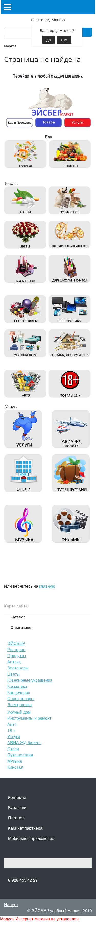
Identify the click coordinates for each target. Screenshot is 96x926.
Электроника (19, 704)
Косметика (17, 686)
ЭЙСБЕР (16, 643)
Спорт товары (20, 698)
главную (47, 586)
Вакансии (17, 807)
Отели (13, 749)
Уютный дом (19, 712)
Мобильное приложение (31, 838)
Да (48, 39)
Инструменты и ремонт (29, 718)
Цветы (13, 674)
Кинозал (15, 767)
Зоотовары (18, 668)
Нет (64, 39)
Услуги (13, 736)
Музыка (14, 761)
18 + (11, 730)
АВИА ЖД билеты (24, 742)
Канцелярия (18, 692)
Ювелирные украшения (29, 680)
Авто (12, 724)
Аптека (14, 662)
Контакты (17, 797)
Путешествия (20, 755)
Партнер (16, 818)
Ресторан (16, 649)
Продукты (16, 655)
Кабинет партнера (25, 828)
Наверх (11, 904)
